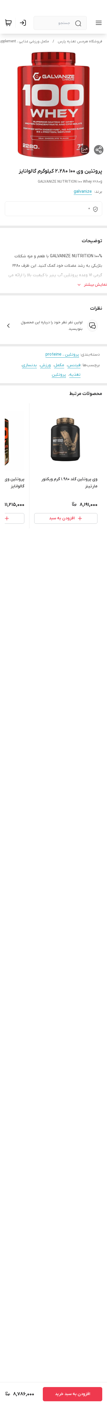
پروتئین (59, 374)
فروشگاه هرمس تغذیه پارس (80, 41)
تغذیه (75, 374)
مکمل (59, 365)
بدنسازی (29, 365)
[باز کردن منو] (97, 23)
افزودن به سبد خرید (72, 1394)
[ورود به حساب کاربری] (24, 23)
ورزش (45, 365)
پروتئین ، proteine (62, 354)
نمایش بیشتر (95, 284)
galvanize (83, 192)
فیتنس (74, 365)
